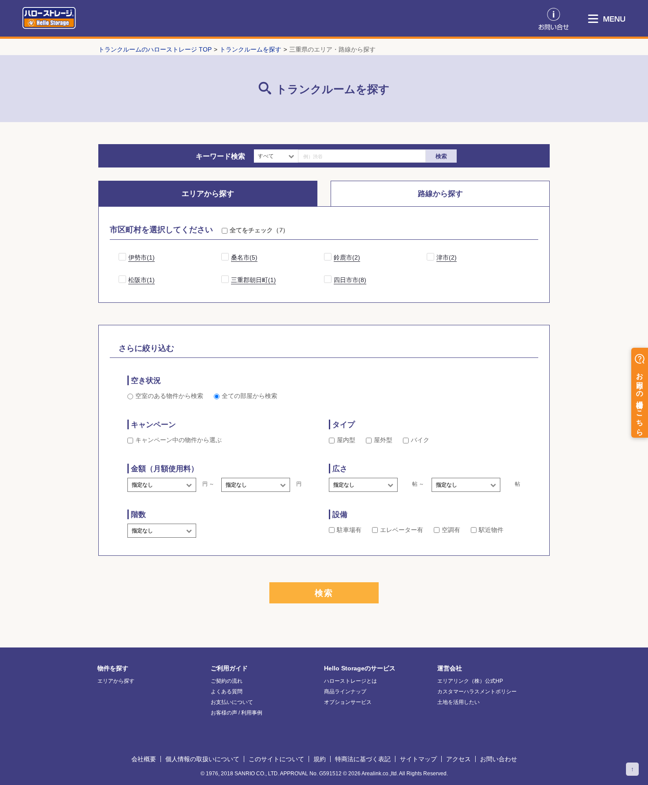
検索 (441, 156)
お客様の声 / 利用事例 (236, 712)
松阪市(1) (141, 279)
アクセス (458, 759)
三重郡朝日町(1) (253, 279)
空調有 (451, 529)
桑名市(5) (244, 257)
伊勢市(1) (141, 257)
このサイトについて (276, 759)
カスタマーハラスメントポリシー (477, 691)
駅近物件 (491, 529)
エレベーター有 (401, 529)
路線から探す (440, 194)
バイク (420, 439)
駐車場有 (349, 529)
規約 (319, 759)
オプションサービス (348, 702)
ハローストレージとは (350, 681)
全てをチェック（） (259, 230)
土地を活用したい (458, 702)
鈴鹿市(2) (347, 257)
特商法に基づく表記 (363, 759)
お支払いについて (232, 702)
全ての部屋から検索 (249, 395)
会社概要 (143, 759)
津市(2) (446, 257)
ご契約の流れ (226, 681)
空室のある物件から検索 (169, 395)
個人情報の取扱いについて (202, 759)
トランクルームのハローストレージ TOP (155, 49)
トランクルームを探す (250, 49)
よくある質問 (226, 691)
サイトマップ (418, 759)
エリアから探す (208, 194)
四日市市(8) (350, 279)
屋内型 (346, 439)
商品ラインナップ (345, 691)
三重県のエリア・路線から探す (332, 49)
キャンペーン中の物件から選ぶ (178, 439)
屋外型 (383, 439)
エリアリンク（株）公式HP (470, 681)
